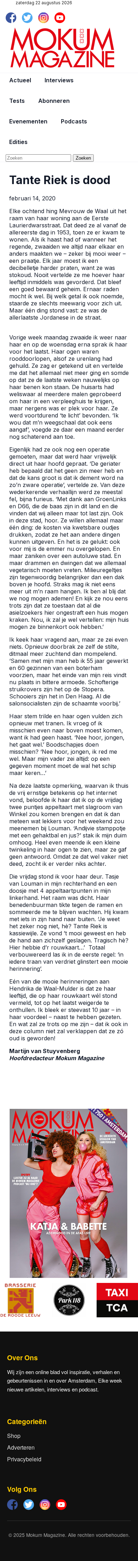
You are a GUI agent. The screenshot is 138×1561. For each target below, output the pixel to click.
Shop (14, 1436)
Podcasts (74, 121)
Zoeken (83, 158)
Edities (18, 141)
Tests (17, 100)
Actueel (20, 80)
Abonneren (54, 100)
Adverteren (21, 1447)
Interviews (59, 80)
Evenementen (28, 121)
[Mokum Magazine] (62, 48)
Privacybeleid (24, 1459)
